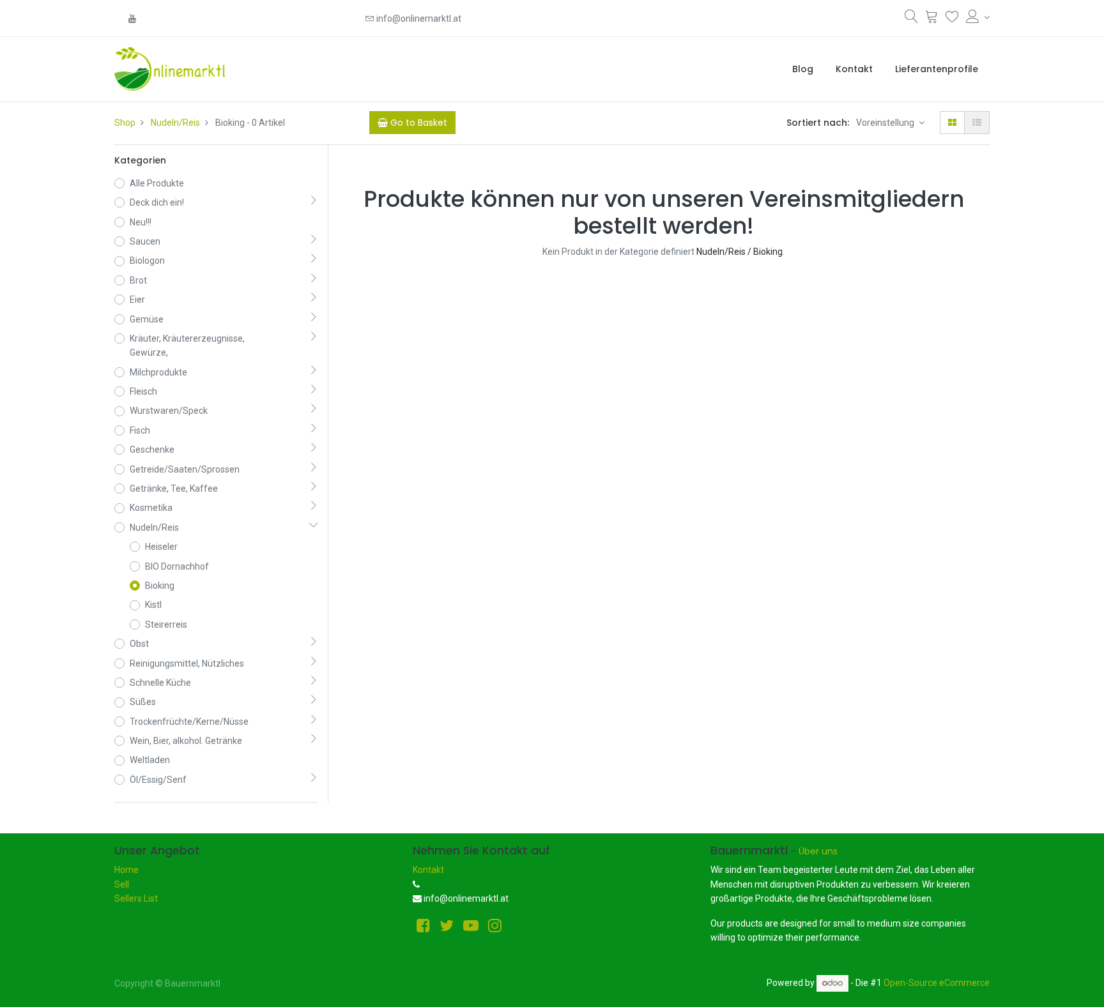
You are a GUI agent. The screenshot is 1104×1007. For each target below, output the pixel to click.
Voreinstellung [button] (886, 122)
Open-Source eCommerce (937, 983)
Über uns (818, 851)
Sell (121, 884)
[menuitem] (802, 69)
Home (126, 870)
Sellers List (136, 898)
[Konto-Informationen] (978, 17)
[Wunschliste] (952, 19)
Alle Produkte (157, 183)
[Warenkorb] (932, 19)
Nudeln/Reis (175, 122)
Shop (124, 122)
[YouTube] (132, 18)
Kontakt (428, 870)
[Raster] (952, 122)
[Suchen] (911, 19)
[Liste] (977, 122)
